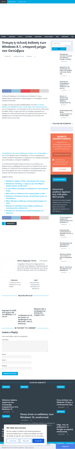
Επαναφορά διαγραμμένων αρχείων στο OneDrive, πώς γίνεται (65, 85)
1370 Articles (43, 261)
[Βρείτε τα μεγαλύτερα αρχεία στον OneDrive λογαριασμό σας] (54, 98)
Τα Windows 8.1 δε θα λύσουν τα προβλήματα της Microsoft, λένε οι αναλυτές (25, 319)
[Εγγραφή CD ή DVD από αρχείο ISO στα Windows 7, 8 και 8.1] (9, 304)
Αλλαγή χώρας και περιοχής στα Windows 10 (66, 244)
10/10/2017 (64, 90)
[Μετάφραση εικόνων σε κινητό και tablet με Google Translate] (54, 56)
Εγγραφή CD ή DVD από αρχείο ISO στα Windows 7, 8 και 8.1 (9, 313)
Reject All (26, 441)
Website (4, 366)
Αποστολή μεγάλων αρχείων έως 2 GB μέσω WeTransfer (61, 193)
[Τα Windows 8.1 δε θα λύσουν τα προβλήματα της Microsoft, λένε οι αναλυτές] (25, 306)
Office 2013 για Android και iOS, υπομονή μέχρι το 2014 (25, 193)
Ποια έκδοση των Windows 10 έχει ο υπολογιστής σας (65, 402)
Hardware (65, 36)
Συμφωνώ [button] (65, 446)
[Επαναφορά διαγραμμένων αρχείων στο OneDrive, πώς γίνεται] (54, 84)
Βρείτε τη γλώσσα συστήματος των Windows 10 (66, 268)
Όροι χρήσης (70, 443)
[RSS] (73, 1)
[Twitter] (62, 1)
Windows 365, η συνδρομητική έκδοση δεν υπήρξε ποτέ (40, 312)
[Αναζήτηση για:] (62, 43)
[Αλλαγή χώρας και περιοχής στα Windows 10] (54, 245)
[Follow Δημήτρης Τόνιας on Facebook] (20, 273)
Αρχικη (3, 36)
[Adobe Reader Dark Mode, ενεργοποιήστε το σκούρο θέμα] (54, 113)
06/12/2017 (64, 248)
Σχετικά (3, 1)
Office (20, 36)
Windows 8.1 (11, 223)
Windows (12, 36)
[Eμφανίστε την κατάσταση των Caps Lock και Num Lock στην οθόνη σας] (54, 69)
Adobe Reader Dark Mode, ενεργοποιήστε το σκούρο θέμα (66, 113)
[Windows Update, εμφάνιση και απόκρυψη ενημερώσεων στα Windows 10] (10, 392)
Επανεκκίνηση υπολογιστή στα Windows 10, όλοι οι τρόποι (66, 232)
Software (28, 36)
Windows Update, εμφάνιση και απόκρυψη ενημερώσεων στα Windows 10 (10, 404)
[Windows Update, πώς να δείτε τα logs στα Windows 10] (54, 256)
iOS (72, 36)
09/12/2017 (64, 237)
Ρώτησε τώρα (22, 1)
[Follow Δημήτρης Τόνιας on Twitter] (23, 273)
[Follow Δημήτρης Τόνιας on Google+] (27, 273)
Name (4, 354)
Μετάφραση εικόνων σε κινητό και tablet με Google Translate (66, 56)
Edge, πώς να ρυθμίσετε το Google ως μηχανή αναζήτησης (65, 428)
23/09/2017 (64, 117)
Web (57, 36)
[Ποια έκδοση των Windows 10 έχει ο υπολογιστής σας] (65, 392)
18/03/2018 (64, 61)
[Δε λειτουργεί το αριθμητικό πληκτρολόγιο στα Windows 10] (54, 219)
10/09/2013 (7, 56)
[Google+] (65, 1)
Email (4, 360)
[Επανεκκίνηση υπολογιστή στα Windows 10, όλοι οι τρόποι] (54, 232)
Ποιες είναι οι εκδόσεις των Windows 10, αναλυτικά (37, 416)
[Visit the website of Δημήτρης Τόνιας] (18, 273)
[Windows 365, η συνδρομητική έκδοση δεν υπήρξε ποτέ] (41, 303)
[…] (61, 211)
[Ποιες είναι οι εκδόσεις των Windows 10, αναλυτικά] (37, 399)
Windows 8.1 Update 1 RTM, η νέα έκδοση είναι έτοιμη (25, 181)
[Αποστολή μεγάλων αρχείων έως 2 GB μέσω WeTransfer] (61, 182)
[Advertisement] (50, 19)
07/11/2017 (64, 76)
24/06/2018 (64, 224)
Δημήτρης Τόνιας (19, 56)
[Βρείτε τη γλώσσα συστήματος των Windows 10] (54, 269)
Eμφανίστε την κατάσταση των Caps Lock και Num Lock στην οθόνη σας (66, 70)
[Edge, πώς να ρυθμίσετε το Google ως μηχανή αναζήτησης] (65, 416)
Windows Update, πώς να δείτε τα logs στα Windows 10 (66, 256)
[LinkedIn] (69, 1)
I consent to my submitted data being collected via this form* (60, 162)
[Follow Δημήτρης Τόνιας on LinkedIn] (30, 273)
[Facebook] (58, 1)
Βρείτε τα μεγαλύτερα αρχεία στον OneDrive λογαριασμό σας (65, 99)
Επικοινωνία (11, 1)
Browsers (38, 36)
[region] (25, 435)
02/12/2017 (61, 434)
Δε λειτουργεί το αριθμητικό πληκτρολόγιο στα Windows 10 (66, 219)
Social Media (49, 36)
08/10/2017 (64, 105)
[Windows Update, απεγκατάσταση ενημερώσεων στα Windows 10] (10, 421)
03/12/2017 (25, 420)
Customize (12, 441)
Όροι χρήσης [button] (29, 447)
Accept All (38, 441)
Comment (5, 340)
